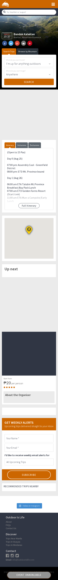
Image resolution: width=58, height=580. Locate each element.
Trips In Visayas (13, 541)
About (9, 521)
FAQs (8, 525)
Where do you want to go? (15, 71)
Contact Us (11, 528)
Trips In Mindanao (14, 545)
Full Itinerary (29, 205)
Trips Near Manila (14, 538)
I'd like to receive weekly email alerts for (27, 455)
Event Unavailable (29, 575)
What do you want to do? (15, 60)
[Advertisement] (29, 114)
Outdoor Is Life (9, 4)
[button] (29, 230)
